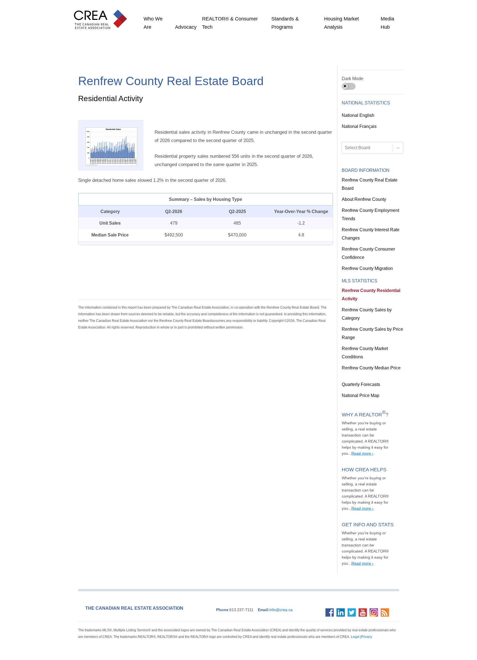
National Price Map (360, 395)
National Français (358, 126)
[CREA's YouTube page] (364, 594)
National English (358, 115)
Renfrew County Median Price (369, 368)
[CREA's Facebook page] (330, 594)
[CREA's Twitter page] (353, 594)
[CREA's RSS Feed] (386, 594)
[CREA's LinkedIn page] (342, 594)
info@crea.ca (269, 591)
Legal (300, 618)
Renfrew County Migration (367, 268)
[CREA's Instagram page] (375, 594)
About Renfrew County (363, 199)
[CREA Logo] (102, 13)
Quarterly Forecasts (360, 384)
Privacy (311, 618)
